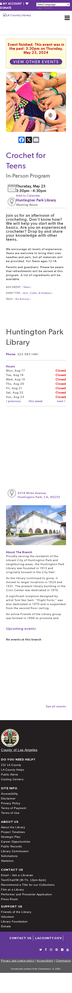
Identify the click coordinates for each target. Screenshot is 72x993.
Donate (6, 926)
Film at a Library (12, 889)
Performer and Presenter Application (26, 894)
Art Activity (22, 299)
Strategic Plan (11, 836)
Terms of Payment (13, 808)
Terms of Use (10, 812)
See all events (56, 706)
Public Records (11, 846)
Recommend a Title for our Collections (28, 884)
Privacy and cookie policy (17, 960)
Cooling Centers (12, 779)
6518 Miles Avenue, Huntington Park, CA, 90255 (39, 495)
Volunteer (7, 916)
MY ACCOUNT (12, 3)
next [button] (60, 401)
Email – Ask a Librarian (17, 875)
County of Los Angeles (19, 750)
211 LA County (11, 764)
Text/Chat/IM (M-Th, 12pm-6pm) (23, 880)
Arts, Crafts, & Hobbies (37, 293)
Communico (63, 960)
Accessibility (9, 793)
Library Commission (15, 851)
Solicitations (9, 856)
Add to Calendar (28, 195)
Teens (26, 287)
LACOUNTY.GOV (48, 938)
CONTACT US (20, 938)
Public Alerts (9, 774)
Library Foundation (14, 921)
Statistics (7, 860)
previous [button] (14, 401)
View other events (36, 61)
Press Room (9, 899)
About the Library (13, 827)
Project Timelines (13, 832)
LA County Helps (12, 769)
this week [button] (36, 401)
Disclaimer (8, 798)
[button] (67, 18)
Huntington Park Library (36, 200)
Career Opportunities (15, 841)
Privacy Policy (10, 803)
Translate (48, 8)
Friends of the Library (16, 911)
